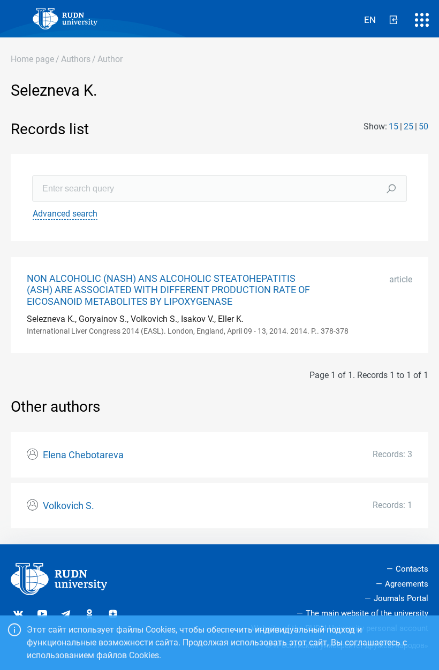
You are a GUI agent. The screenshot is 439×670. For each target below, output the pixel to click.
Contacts (412, 569)
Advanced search (65, 214)
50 (423, 126)
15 (393, 126)
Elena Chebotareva (83, 455)
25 (408, 126)
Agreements (406, 584)
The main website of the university (367, 613)
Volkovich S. (68, 505)
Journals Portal (401, 598)
